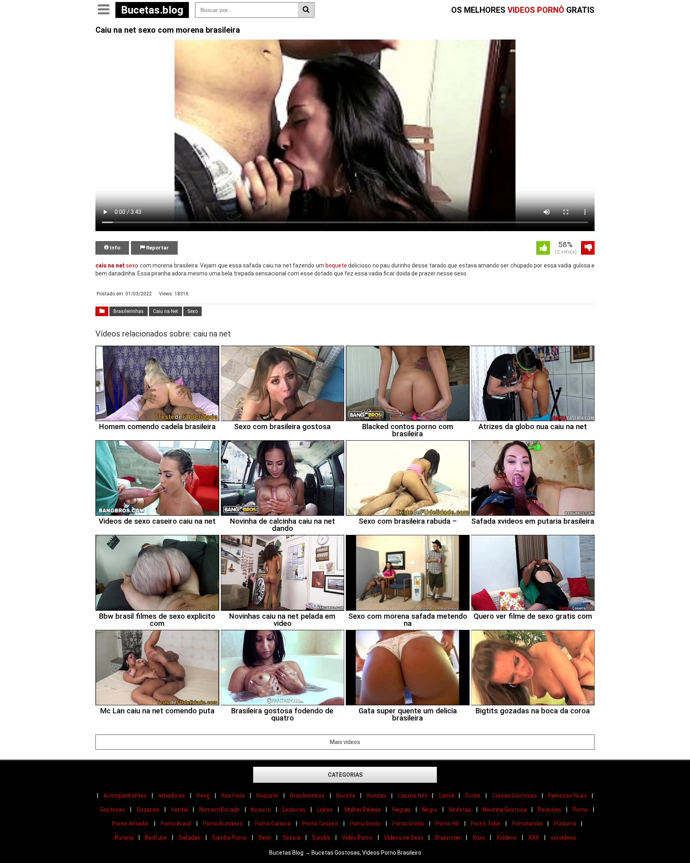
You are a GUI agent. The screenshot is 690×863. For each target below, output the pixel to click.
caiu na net (110, 265)
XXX (533, 837)
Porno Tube (485, 823)
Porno (580, 809)
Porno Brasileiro (223, 823)
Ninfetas (460, 809)
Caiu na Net (165, 311)
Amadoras (171, 795)
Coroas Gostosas (514, 795)
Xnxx (478, 837)
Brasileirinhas (128, 311)
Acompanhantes (125, 795)
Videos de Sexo (403, 837)
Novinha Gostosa (504, 809)
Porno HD (447, 823)
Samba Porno (229, 837)
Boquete (267, 795)
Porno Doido (365, 823)
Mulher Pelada (362, 809)
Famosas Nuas (567, 795)
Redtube (156, 837)
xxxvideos (563, 837)
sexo (132, 265)
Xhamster (448, 837)
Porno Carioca (273, 823)
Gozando (148, 809)
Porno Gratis (408, 823)
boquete (336, 265)
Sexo (192, 311)
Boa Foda (233, 795)
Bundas (376, 795)
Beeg (203, 795)
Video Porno (357, 837)
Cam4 (446, 795)
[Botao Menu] (103, 10)
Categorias (345, 775)
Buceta (345, 795)
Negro (429, 809)
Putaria (124, 837)
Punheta (565, 823)
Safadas (189, 837)
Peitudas (549, 809)
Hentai (179, 809)
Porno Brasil (176, 823)
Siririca (291, 837)
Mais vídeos (345, 742)
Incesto (261, 809)
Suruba (321, 837)
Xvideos (506, 837)
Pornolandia (527, 823)
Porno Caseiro (320, 823)
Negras (401, 809)
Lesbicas (293, 809)
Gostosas (112, 809)
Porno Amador (130, 823)
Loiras (325, 809)
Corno (472, 795)
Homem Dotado (219, 809)
